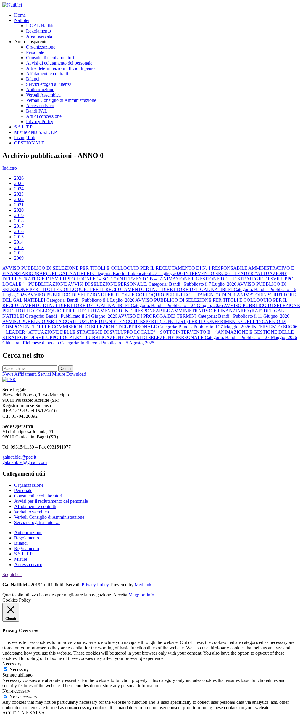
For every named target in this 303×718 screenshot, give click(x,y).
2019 (19, 215)
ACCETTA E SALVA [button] (23, 712)
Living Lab (24, 137)
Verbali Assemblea (43, 94)
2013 (19, 247)
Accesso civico (40, 105)
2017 (19, 226)
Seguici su (12, 574)
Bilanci (32, 78)
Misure (20, 559)
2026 (19, 178)
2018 (19, 220)
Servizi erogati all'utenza (49, 84)
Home (20, 14)
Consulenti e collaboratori (50, 57)
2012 (19, 252)
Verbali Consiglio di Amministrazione (61, 100)
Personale (35, 52)
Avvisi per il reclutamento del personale (51, 501)
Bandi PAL (36, 110)
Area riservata (39, 36)
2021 (19, 204)
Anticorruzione (40, 89)
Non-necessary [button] (16, 690)
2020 (19, 210)
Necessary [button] (12, 663)
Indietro (9, 168)
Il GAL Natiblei (41, 25)
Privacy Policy (39, 121)
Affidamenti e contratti (47, 73)
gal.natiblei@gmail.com (24, 462)
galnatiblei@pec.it (19, 457)
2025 (19, 183)
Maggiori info (141, 594)
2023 (19, 194)
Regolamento (38, 30)
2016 (19, 231)
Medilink (143, 584)
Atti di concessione (44, 116)
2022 (19, 199)
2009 (19, 258)
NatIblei (21, 20)
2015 (19, 236)
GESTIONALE (29, 142)
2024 (19, 188)
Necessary (19, 669)
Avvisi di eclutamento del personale (59, 62)
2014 (19, 242)
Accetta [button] (120, 594)
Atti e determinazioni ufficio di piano (60, 68)
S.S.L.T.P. (23, 126)
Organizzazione (40, 46)
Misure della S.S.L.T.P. (35, 132)
